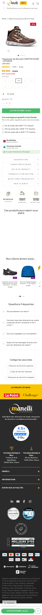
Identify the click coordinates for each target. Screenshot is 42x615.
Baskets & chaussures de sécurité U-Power (21, 18)
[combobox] (21, 8)
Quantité (7, 99)
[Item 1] (18, 296)
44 (12, 87)
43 (5, 87)
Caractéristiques (21, 164)
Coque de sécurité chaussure (21, 372)
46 (25, 87)
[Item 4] (23, 296)
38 (5, 81)
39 (12, 81)
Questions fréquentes (21, 179)
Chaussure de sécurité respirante (21, 366)
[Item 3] (21, 296)
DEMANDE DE (23, 3)
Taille (5, 76)
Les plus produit (21, 169)
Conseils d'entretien (21, 174)
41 (25, 81)
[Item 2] (20, 296)
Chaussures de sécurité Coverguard (21, 377)
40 (19, 81)
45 (19, 87)
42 (32, 81)
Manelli (4, 18)
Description (21, 159)
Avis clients (21, 183)
